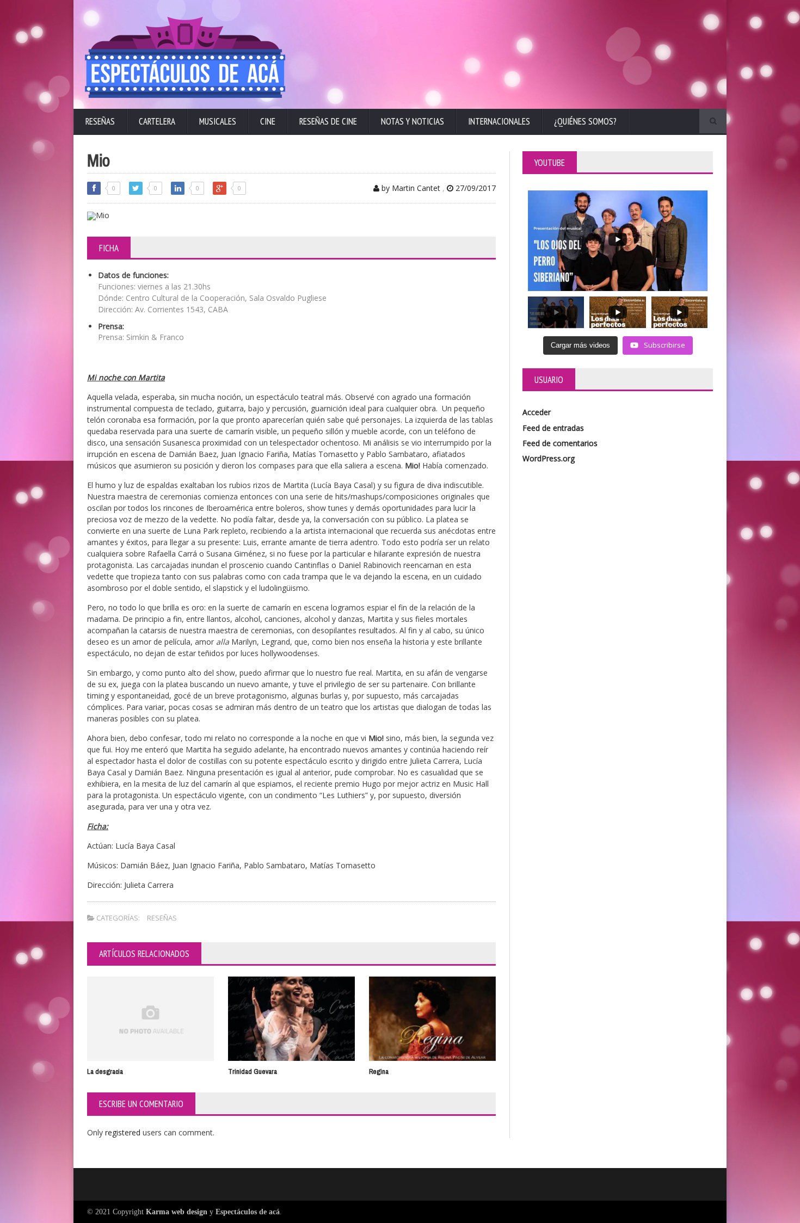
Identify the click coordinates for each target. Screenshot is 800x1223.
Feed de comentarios (560, 443)
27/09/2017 (474, 188)
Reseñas (100, 121)
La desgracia (105, 1071)
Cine (267, 121)
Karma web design (176, 1212)
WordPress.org (548, 458)
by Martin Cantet (409, 188)
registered (124, 1132)
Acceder (536, 412)
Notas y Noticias (412, 121)
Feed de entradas (553, 428)
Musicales (217, 121)
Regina (379, 1071)
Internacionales (499, 121)
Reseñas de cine (328, 121)
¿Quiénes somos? (585, 121)
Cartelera (157, 121)
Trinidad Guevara (252, 1071)
